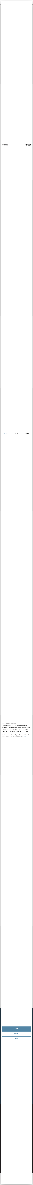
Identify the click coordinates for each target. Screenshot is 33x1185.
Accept (16, 1028)
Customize (15, 1033)
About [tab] (27, 433)
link (25, 736)
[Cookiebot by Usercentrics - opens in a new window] (24, 145)
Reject (16, 1038)
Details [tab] (16, 433)
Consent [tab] (6, 433)
